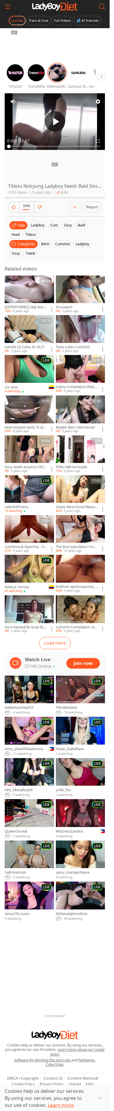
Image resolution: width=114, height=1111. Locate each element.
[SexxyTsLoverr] (29, 901)
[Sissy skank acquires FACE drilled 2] (29, 454)
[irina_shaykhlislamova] (29, 736)
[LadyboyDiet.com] (54, 6)
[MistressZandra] (80, 819)
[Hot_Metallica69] (29, 777)
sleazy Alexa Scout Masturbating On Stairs (77, 507)
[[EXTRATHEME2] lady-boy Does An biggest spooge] (29, 294)
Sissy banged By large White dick (26, 627)
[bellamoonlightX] (29, 695)
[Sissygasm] (80, 294)
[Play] (55, 121)
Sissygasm (64, 307)
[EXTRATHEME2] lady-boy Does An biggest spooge (26, 307)
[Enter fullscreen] (98, 141)
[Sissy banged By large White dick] (29, 614)
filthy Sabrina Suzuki (71, 467)
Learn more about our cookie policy (77, 1052)
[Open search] (102, 6)
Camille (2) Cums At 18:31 (25, 347)
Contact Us (53, 1078)
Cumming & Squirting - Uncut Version (25, 547)
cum (54, 225)
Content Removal (83, 1078)
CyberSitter (55, 1064)
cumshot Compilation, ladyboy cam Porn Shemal (77, 627)
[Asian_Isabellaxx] (80, 736)
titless (30, 234)
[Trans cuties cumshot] (80, 334)
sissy (68, 225)
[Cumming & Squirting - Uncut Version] (29, 534)
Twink (30, 253)
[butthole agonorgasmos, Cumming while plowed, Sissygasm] (80, 574)
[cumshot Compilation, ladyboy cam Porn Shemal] (80, 614)
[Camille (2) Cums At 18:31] (29, 334)
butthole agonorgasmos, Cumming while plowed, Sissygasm (77, 587)
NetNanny (86, 1060)
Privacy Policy (51, 1084)
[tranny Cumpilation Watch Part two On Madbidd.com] (80, 374)
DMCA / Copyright (23, 1078)
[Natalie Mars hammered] (80, 414)
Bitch (45, 243)
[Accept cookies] (99, 1098)
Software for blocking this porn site (42, 1060)
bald (81, 225)
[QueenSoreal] (29, 819)
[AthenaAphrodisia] (80, 901)
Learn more (61, 1105)
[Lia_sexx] (29, 374)
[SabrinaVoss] (29, 860)
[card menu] (51, 309)
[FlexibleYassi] (80, 695)
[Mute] (13, 101)
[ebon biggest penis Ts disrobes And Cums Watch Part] (29, 414)
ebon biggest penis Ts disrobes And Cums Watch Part (25, 427)
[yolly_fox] (80, 777)
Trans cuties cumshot (73, 347)
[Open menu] (7, 6)
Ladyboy (82, 243)
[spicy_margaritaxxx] (80, 860)
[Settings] (98, 101)
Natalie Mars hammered (75, 427)
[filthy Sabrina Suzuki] (80, 454)
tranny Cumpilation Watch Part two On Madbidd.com (76, 387)
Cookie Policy (23, 1084)
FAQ (89, 1084)
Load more (55, 643)
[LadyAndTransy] (29, 494)
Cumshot (62, 243)
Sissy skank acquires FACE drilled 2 (25, 467)
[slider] (55, 146)
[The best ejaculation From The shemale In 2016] (80, 534)
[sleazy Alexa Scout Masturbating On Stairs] (80, 494)
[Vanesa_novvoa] (29, 574)
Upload (74, 1084)
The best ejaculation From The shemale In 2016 (76, 547)
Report (92, 206)
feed (16, 234)
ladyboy (37, 225)
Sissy (16, 253)
